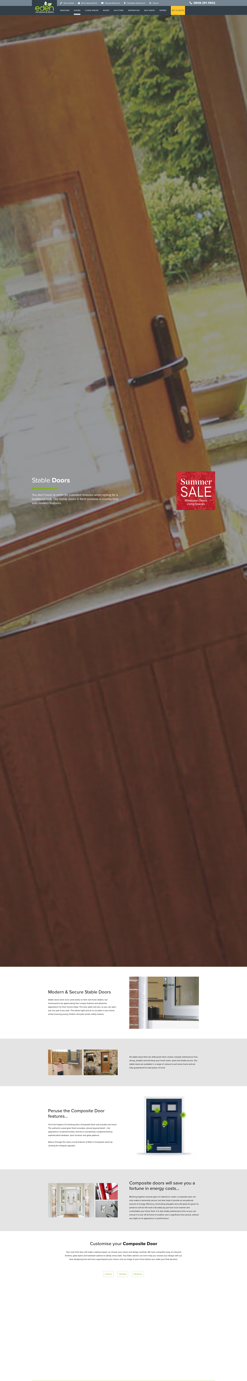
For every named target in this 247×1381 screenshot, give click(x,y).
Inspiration (134, 10)
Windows (64, 10)
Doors (77, 10)
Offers (162, 10)
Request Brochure (112, 3)
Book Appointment (89, 3)
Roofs (106, 10)
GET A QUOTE (178, 10)
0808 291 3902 (204, 3)
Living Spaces (92, 10)
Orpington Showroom (136, 3)
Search (156, 3)
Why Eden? (149, 10)
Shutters (118, 10)
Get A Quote (69, 3)
